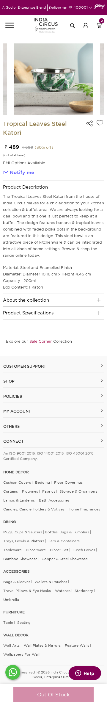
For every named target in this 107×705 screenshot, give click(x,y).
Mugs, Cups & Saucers (22, 532)
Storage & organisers (78, 491)
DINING (9, 522)
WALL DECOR (16, 635)
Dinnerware (36, 550)
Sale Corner (40, 341)
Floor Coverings (68, 482)
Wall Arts (11, 645)
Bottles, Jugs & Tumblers (67, 532)
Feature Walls (77, 645)
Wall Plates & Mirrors (42, 645)
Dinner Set (59, 550)
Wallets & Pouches (50, 581)
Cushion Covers (17, 482)
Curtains (10, 491)
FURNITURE (14, 612)
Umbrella (11, 599)
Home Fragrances (84, 509)
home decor (16, 472)
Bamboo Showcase (20, 558)
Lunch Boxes (84, 550)
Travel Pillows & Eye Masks (27, 590)
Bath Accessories (54, 500)
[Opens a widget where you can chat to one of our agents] (84, 673)
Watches (62, 590)
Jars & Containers (64, 541)
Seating (24, 622)
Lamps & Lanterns (19, 500)
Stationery (84, 590)
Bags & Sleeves (16, 581)
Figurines (30, 491)
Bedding (42, 482)
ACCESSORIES (16, 571)
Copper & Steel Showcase (65, 558)
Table (8, 622)
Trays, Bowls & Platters (23, 541)
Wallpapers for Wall (21, 654)
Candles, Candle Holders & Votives (33, 509)
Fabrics (48, 491)
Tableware (12, 550)
